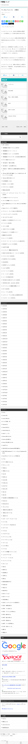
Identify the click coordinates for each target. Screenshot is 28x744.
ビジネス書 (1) (5, 545)
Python (3, 14)
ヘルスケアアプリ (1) (6, 554)
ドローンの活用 (5, 226)
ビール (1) (4, 548)
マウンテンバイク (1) (6, 560)
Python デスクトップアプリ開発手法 (9, 208)
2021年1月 (4, 368)
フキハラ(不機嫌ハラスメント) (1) (9, 551)
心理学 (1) (4, 575)
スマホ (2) (4, 530)
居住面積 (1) (5, 572)
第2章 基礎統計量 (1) (7, 605)
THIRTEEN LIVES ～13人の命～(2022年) (10, 282)
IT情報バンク (5, 2)
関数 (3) (4, 629)
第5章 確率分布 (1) (6, 614)
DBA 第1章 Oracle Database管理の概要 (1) (11, 448)
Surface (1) (4, 500)
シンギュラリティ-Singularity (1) (9, 524)
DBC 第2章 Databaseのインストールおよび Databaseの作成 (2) (14, 452)
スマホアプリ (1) (5, 533)
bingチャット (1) (5, 433)
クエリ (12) (4, 521)
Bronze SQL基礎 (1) (6, 439)
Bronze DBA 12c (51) (6, 436)
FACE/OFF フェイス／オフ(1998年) (9, 244)
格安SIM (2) (4, 590)
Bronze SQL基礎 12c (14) (7, 442)
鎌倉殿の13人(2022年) (7, 235)
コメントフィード (6, 724)
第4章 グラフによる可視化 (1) (8, 611)
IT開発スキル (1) (5, 470)
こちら (18, 704)
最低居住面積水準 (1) (6, 581)
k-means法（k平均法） (12, 116)
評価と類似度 (10, 90)
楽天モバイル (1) (5, 593)
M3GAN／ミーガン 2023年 (8, 184)
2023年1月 (4, 335)
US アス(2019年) (5, 288)
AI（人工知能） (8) (6, 421)
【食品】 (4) (5, 515)
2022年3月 (4, 359)
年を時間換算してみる (7, 181)
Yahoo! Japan (5, 654)
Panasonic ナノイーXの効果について (10, 232)
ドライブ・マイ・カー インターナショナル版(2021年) (13, 241)
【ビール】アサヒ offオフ (7, 217)
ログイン (4, 718)
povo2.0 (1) (4, 485)
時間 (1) (4, 578)
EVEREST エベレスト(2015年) (8, 265)
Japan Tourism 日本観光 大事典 (8, 676)
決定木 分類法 (5, 126)
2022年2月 (4, 362)
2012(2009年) (5, 262)
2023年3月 (4, 329)
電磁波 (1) (4, 632)
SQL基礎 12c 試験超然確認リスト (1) (10, 497)
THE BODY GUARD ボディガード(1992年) (11, 280)
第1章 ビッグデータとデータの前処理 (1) (10, 602)
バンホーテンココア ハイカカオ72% (9, 214)
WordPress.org (5, 727)
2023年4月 (4, 326)
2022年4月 (4, 356)
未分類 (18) (4, 584)
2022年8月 (4, 350)
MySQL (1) (4, 476)
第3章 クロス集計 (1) (7, 608)
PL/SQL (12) (5, 482)
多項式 (9, 103)
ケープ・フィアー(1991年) (7, 271)
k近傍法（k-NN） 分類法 (21, 126)
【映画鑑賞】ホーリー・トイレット (9, 150)
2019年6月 (4, 383)
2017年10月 (4, 392)
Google (3, 641)
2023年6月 (4, 320)
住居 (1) (4, 566)
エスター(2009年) (6, 268)
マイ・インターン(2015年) (7, 274)
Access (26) (4, 415)
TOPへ (21, 743)
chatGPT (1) (5, 445)
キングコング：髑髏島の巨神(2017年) (10, 250)
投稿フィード (5, 721)
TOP (6, 734)
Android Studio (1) (6, 430)
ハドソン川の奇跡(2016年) (7, 277)
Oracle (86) (4, 479)
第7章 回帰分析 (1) (6, 620)
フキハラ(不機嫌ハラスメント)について (10, 200)
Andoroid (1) (5, 424)
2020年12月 (4, 371)
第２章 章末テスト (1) (7, 626)
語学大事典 (4, 664)
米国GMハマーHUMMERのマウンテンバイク (11, 220)
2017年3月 (4, 401)
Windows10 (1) (5, 503)
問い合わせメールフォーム (7, 708)
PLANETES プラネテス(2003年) (9, 259)
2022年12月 (4, 338)
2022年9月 (4, 347)
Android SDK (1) (5, 427)
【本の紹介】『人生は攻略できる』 (9, 165)
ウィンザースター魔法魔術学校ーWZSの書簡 (11, 685)
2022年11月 (4, 341)
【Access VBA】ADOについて (8, 178)
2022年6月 (4, 353)
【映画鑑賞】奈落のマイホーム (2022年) (10, 147)
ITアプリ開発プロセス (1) (7, 462)
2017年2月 (4, 404)
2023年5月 (4, 323)
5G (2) (3, 412)
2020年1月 (4, 380)
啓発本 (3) (4, 569)
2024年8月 (4, 305)
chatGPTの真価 (5, 247)
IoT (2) (3, 458)
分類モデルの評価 (11, 109)
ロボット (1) (5, 563)
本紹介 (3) (4, 587)
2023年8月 (4, 314)
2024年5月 (4, 308)
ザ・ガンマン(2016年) (7, 223)
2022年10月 (4, 344)
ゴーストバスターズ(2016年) (8, 256)
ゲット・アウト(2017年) (7, 291)
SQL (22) (4, 494)
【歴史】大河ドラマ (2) (7, 512)
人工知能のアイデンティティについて (10, 197)
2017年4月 (4, 398)
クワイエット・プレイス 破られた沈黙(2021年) (12, 211)
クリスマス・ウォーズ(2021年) (8, 297)
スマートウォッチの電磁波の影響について (11, 285)
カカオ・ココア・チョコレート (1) (9, 518)
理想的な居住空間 (6, 190)
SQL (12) (4, 491)
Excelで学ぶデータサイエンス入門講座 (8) (11, 455)
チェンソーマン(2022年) (7, 238)
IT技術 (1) (4, 467)
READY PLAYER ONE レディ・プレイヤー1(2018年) (13, 253)
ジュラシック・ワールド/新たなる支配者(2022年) (12, 294)
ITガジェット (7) (5, 464)
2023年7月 (4, 317)
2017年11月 (4, 389)
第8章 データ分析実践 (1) (8, 623)
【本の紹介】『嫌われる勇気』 (8, 162)
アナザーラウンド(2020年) (7, 186)
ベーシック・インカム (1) (7, 557)
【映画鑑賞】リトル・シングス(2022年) (10, 153)
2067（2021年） (5, 144)
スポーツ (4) (5, 527)
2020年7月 (4, 377)
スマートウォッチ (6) (6, 536)
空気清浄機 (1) (5, 599)
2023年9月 (4, 311)
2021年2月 (4, 365)
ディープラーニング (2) (7, 539)
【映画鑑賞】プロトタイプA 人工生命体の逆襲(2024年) (14, 156)
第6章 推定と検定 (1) (7, 617)
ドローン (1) (5, 542)
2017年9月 (4, 395)
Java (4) (4, 473)
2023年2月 (4, 332)
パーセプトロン (11, 84)
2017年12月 (4, 386)
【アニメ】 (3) (5, 506)
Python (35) (4, 488)
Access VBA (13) (5, 418)
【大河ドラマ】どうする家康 (8, 229)
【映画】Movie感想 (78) (7, 509)
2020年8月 (4, 374)
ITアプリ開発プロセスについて (8, 159)
